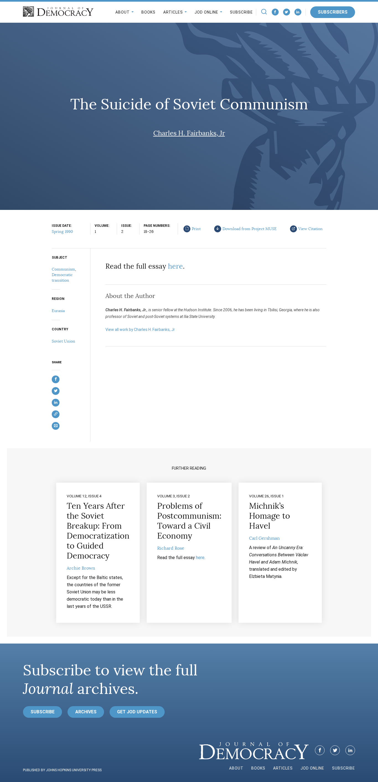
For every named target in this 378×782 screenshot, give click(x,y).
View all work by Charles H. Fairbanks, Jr (140, 329)
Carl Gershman (264, 538)
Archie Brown (81, 568)
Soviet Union (63, 341)
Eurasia (58, 310)
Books (148, 12)
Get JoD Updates (137, 711)
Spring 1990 (62, 231)
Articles (173, 12)
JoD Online (206, 12)
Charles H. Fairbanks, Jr (189, 133)
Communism (63, 269)
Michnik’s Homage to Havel (269, 516)
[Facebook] (275, 12)
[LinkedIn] (297, 12)
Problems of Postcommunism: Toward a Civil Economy (189, 521)
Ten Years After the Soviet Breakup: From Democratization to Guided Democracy (98, 531)
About (122, 12)
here (175, 266)
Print (196, 228)
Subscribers (333, 12)
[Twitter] (286, 12)
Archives (86, 711)
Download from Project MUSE (249, 228)
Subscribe (241, 12)
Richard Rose (170, 548)
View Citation (310, 228)
